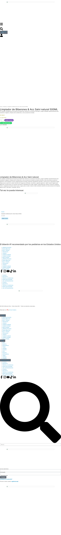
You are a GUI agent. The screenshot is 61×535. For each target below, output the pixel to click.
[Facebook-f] (1, 271)
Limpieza (5, 106)
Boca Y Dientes (5, 250)
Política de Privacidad (7, 279)
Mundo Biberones (6, 248)
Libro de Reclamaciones (7, 280)
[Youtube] (8, 271)
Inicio (1, 106)
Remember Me (4, 475)
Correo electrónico (4, 468)
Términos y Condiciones (7, 278)
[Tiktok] (11, 271)
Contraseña (2, 472)
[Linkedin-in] (14, 271)
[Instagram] (4, 271)
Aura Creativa (13, 309)
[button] (6, 123)
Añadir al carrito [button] (5, 218)
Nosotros (4, 344)
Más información (7, 123)
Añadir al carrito (9, 120)
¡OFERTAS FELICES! (6, 247)
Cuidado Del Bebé (6, 256)
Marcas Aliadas (5, 257)
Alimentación (5, 251)
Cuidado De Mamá (6, 254)
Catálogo (4, 348)
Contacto (4, 275)
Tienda (3, 346)
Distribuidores (5, 345)
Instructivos (5, 276)
